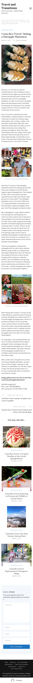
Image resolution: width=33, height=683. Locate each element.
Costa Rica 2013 (7, 30)
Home (6, 662)
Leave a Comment (21, 40)
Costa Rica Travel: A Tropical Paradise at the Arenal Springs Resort (16, 456)
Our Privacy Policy (16, 668)
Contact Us (21, 666)
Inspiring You (12, 666)
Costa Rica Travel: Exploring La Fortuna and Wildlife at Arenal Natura (16, 496)
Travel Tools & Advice (21, 664)
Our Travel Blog (22, 662)
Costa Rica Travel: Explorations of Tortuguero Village (16, 571)
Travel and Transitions (9, 6)
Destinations (9, 664)
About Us (13, 662)
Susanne (19, 680)
